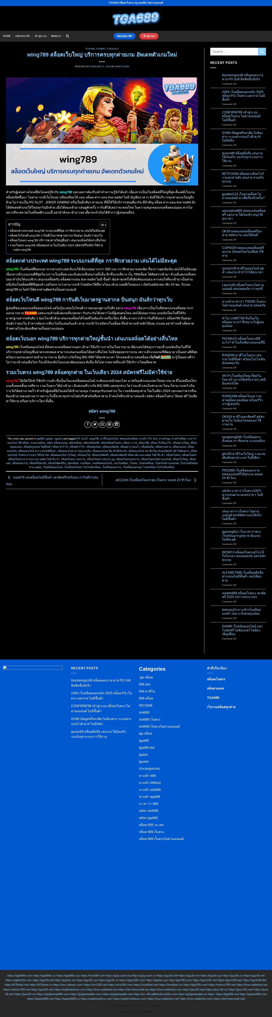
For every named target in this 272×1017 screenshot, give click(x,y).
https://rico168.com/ (120, 984)
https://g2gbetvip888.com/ (53, 994)
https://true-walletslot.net (252, 984)
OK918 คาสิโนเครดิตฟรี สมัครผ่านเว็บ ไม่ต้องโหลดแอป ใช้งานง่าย (243, 420)
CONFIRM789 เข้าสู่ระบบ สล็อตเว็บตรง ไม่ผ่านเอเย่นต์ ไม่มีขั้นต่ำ (241, 116)
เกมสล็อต (85, 463)
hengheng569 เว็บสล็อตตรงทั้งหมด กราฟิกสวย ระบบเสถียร (243, 439)
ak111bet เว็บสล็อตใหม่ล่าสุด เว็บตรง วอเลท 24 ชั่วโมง (153, 480)
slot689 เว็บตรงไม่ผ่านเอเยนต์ (159, 726)
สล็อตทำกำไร (77, 446)
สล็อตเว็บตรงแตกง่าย (127, 459)
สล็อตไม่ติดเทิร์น (57, 463)
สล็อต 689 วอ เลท (151, 825)
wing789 (94, 438)
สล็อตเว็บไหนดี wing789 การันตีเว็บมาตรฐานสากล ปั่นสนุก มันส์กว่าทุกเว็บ (56, 235)
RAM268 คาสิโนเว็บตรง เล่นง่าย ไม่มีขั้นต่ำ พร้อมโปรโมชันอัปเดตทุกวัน (243, 359)
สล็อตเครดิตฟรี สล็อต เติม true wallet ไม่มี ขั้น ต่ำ (137, 455)
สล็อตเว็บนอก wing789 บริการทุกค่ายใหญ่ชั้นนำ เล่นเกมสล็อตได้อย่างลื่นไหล (58, 240)
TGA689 (213, 697)
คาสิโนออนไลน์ (109, 438)
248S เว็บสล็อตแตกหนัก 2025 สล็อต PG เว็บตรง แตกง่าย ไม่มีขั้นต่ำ (243, 95)
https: (211, 994)
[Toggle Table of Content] (101, 225)
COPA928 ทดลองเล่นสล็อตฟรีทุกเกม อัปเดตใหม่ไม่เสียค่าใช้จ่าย (243, 251)
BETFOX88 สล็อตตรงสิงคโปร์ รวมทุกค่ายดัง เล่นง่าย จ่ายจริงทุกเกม (243, 177)
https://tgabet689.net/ (40, 998)
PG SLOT (82, 438)
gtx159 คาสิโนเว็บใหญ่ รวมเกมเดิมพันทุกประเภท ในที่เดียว (243, 455)
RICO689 (145, 705)
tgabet (101, 49)
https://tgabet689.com (253, 994)
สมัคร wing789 (22, 249)
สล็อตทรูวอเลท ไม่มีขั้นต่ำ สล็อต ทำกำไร (45, 446)
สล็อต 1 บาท (130, 442)
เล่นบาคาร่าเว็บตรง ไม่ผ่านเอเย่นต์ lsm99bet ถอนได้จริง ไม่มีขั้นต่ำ (241, 515)
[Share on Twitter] (95, 424)
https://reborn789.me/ (16, 989)
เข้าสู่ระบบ (41, 36)
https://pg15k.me (189, 975)
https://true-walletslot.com (166, 989)
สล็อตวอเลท (179, 446)
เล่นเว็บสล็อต (120, 463)
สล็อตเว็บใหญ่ (180, 459)
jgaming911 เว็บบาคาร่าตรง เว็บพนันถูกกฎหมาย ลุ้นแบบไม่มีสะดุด (241, 535)
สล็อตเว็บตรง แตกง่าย (73, 459)
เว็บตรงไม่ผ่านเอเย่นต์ (167, 463)
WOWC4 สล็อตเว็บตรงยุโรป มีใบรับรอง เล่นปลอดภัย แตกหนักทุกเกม (244, 556)
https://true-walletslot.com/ (196, 998)
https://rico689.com (93, 975)
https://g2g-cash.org (118, 975)
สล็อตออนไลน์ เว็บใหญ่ (63, 455)
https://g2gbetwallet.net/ (118, 994)
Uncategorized (149, 768)
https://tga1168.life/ (255, 980)
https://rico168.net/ (95, 984)
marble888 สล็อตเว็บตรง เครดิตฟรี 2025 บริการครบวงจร (244, 595)
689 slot (144, 684)
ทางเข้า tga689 (149, 796)
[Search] (67, 36)
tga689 (89, 49)
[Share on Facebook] (87, 424)
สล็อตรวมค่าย (163, 446)
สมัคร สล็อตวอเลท (57, 442)
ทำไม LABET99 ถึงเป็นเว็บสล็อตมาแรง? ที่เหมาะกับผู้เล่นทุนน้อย (243, 322)
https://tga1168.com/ (132, 980)
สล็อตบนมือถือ (111, 446)
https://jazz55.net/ (42, 989)
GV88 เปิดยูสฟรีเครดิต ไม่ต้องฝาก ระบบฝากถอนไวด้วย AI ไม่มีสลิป (242, 136)
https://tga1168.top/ (230, 980)
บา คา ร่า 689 (148, 803)
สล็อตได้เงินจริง (37, 463)
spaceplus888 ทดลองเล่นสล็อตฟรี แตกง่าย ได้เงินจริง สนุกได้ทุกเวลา (244, 214)
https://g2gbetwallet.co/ (192, 994)
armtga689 (122, 66)
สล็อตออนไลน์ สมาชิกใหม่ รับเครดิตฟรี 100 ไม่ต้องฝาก (158, 451)
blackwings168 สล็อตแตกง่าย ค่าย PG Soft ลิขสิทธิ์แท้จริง (242, 77)
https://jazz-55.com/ (241, 989)
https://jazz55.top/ (194, 989)
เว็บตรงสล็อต (146, 463)
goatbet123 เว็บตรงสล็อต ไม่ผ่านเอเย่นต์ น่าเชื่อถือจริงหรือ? (243, 196)
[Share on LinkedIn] (116, 424)
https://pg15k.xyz (211, 975)
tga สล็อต (146, 677)
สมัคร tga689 (148, 818)
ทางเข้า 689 (147, 775)
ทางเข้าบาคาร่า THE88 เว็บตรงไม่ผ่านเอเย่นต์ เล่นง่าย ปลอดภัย (244, 303)
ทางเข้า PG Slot (148, 438)
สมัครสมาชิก (22, 36)
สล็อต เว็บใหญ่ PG (161, 442)
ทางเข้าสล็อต (178, 438)
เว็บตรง (133, 463)
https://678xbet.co (41, 984)
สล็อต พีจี (144, 442)
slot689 (144, 712)
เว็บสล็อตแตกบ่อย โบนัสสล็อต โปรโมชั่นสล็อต (148, 467)
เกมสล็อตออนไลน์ (102, 463)
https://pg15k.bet (167, 975)
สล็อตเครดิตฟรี (100, 455)
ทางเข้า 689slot (150, 782)
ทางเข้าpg (164, 438)
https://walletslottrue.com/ (97, 998)
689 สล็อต (146, 698)
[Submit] (262, 51)
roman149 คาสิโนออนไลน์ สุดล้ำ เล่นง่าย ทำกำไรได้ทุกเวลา (243, 270)
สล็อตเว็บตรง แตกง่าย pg (100, 459)
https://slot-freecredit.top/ (229, 998)
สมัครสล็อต (75, 442)
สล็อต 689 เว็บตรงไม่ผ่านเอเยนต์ (161, 839)
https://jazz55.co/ (25, 994)
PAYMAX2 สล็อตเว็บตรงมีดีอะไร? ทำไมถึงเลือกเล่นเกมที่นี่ (243, 340)
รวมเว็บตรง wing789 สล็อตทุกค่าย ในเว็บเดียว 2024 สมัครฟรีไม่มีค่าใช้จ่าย (56, 245)
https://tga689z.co (44, 975)
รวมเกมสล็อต (37, 442)
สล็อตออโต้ (83, 455)
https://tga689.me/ (227, 994)
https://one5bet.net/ (146, 984)
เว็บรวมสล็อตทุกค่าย (221, 707)
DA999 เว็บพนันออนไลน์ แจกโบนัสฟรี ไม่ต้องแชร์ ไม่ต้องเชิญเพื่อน (242, 630)
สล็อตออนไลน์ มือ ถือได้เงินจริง (109, 451)
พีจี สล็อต (24, 442)
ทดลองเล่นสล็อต (128, 438)
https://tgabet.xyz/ (157, 980)
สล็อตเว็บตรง (173, 455)
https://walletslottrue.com (70, 989)
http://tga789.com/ (180, 980)
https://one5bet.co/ (171, 984)
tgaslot (112, 49)
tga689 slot (147, 747)
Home (7, 36)
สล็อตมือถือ (147, 446)
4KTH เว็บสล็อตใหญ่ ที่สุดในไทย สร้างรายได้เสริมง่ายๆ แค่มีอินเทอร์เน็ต (244, 379)
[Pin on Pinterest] (109, 424)
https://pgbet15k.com (18, 980)
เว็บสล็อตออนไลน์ (53, 467)
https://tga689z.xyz (68, 975)
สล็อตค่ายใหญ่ (181, 442)
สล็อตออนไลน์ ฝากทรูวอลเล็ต (74, 451)
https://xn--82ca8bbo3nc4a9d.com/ (155, 994)
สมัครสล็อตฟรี (91, 442)
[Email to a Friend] (102, 424)
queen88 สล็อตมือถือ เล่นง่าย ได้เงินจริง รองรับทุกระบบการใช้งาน (242, 157)
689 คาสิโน (147, 691)
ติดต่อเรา (56, 36)
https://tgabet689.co (67, 998)
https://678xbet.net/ (17, 984)
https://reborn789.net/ (222, 984)
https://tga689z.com (19, 975)
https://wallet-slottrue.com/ (130, 998)
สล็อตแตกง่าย (20, 463)
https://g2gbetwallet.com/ (86, 994)
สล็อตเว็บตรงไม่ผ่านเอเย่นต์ (156, 459)
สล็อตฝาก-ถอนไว (130, 446)
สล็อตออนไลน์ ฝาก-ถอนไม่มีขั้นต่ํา (37, 451)
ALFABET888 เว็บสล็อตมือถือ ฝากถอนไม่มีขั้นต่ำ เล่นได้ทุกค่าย (242, 576)
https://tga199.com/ (195, 984)
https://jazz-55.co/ (217, 989)
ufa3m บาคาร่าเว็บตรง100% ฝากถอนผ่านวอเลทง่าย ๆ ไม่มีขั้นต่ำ (242, 494)
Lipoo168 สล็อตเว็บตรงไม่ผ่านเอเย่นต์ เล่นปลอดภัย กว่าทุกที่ (243, 286)
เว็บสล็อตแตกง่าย (111, 467)
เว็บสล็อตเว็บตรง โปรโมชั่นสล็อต (82, 467)
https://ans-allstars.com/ (68, 984)
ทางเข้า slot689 (150, 789)
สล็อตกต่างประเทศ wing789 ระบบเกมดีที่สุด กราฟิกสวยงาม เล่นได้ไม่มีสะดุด (57, 230)
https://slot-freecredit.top (133, 989)
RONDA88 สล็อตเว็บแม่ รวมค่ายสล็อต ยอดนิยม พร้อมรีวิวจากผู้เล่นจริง (242, 399)
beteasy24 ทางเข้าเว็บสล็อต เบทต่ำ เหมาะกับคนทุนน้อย (241, 611)
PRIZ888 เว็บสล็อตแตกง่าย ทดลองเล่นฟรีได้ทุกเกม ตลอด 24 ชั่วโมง (242, 474)
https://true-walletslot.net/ (163, 998)
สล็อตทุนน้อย (93, 446)
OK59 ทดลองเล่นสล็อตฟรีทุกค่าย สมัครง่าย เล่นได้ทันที (242, 233)
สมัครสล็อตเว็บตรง (111, 442)
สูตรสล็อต (73, 463)
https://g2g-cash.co (144, 975)
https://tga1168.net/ (205, 980)
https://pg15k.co (233, 975)
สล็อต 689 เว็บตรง (151, 832)
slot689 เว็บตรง (149, 719)
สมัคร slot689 (148, 810)
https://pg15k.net (254, 975)
